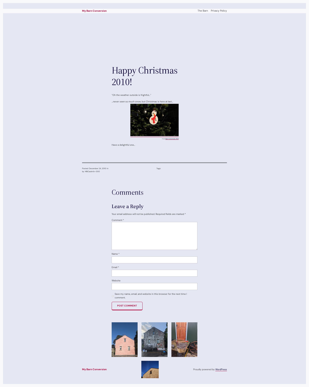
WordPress (221, 369)
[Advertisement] (154, 39)
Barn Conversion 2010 (172, 139)
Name (115, 253)
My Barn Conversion (94, 11)
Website (116, 280)
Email (115, 267)
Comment (118, 220)
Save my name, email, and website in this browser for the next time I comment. (151, 295)
